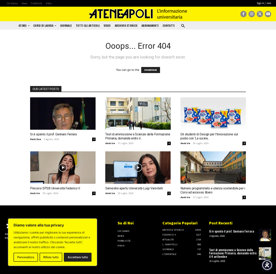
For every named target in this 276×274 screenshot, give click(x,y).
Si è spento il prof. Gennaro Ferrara (53, 134)
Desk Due (35, 139)
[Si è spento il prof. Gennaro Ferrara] (63, 113)
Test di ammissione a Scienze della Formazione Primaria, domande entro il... (137, 136)
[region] (52, 242)
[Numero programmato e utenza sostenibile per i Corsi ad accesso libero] (213, 167)
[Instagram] (252, 14)
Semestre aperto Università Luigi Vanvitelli (134, 188)
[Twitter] (260, 14)
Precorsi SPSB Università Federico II (55, 188)
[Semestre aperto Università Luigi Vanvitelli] (138, 167)
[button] (183, 26)
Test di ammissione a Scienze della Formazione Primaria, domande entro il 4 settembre (233, 253)
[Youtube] (268, 14)
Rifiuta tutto (51, 257)
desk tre (110, 143)
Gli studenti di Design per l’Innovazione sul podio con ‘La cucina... (209, 136)
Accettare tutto (78, 257)
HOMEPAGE (150, 70)
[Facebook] (243, 14)
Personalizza (25, 257)
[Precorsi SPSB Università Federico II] (63, 167)
